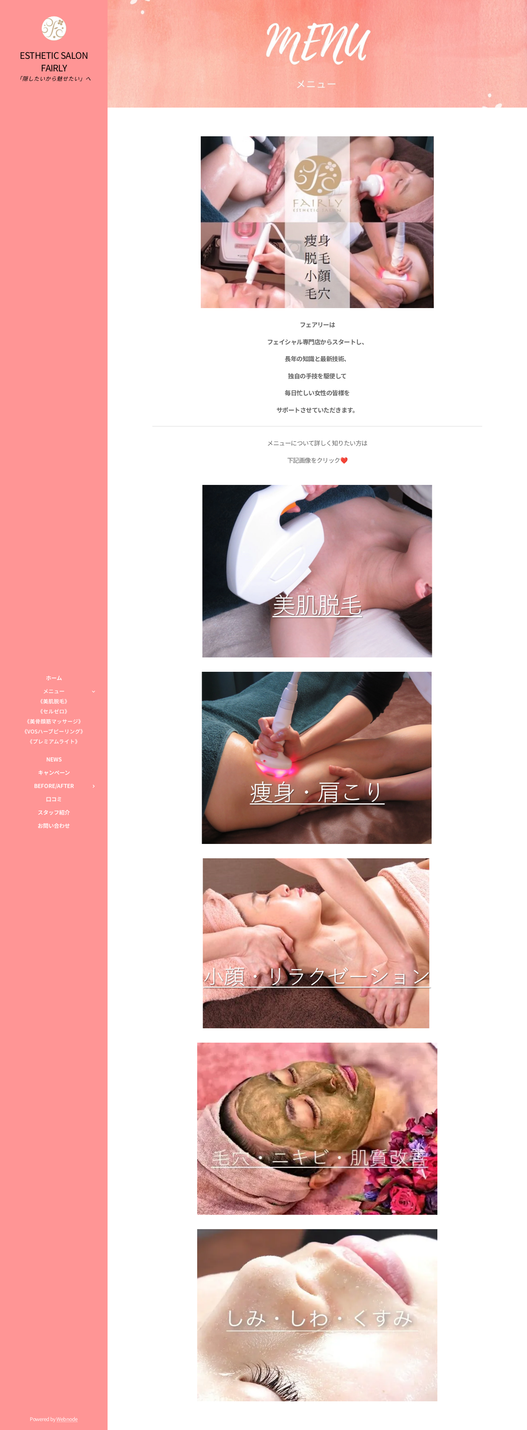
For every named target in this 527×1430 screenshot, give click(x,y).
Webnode (66, 1418)
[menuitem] (53, 678)
